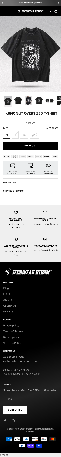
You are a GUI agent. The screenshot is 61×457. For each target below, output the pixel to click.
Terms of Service (13, 331)
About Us (8, 300)
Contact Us (9, 306)
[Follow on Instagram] (13, 420)
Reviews (8, 311)
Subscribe (15, 410)
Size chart (52, 128)
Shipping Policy (12, 343)
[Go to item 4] (39, 100)
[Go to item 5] (49, 100)
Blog (6, 288)
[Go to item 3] (28, 100)
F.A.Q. (6, 294)
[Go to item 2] (18, 100)
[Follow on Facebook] (5, 420)
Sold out (30, 146)
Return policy (11, 337)
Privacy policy (11, 325)
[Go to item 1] (7, 101)
